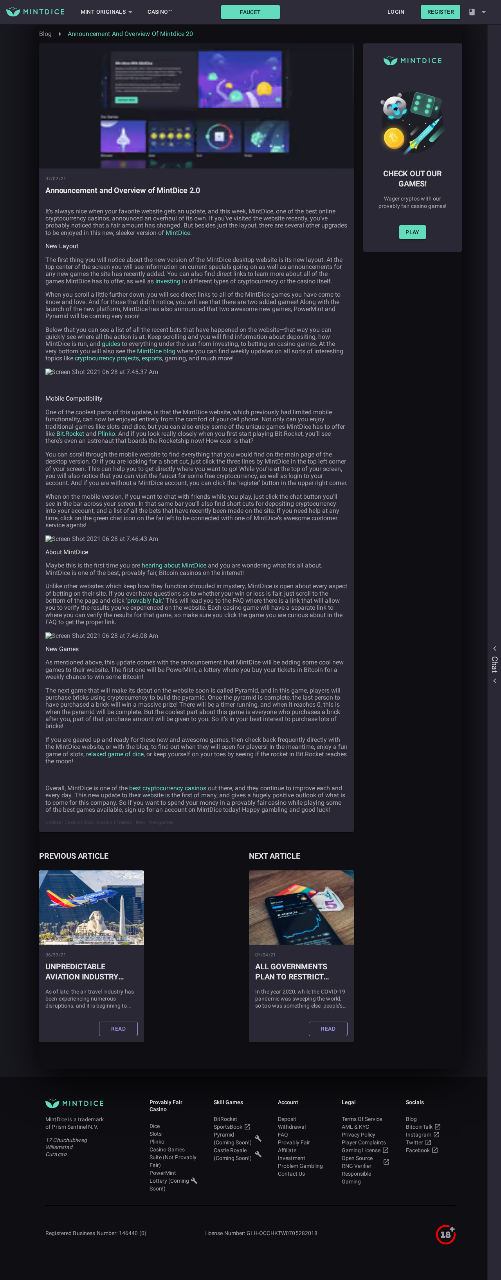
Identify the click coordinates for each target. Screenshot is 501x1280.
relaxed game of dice (114, 754)
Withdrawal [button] (292, 1127)
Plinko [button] (157, 1142)
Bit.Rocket (70, 433)
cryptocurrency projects (107, 358)
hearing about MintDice (174, 565)
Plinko (106, 433)
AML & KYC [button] (355, 1127)
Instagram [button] (418, 1134)
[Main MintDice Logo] (35, 11)
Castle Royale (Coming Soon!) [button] (233, 1154)
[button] (250, 12)
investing (167, 281)
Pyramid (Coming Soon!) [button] (233, 1138)
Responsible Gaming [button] (356, 1178)
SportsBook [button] (228, 1127)
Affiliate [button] (287, 1150)
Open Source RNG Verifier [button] (357, 1162)
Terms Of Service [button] (362, 1119)
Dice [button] (155, 1126)
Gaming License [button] (361, 1150)
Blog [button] (411, 1119)
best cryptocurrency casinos (167, 788)
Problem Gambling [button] (300, 1166)
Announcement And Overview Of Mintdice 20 (130, 34)
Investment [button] (291, 1158)
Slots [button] (156, 1134)
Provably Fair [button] (294, 1142)
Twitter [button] (414, 1142)
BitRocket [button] (225, 1119)
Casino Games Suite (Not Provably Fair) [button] (173, 1157)
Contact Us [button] (291, 1174)
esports (152, 358)
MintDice (178, 232)
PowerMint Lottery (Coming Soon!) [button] (169, 1181)
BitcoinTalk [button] (419, 1127)
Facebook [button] (418, 1150)
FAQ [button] (283, 1134)
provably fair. (145, 600)
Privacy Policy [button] (358, 1134)
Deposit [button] (287, 1119)
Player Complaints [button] (364, 1142)
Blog (45, 34)
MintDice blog (156, 351)
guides (111, 343)
